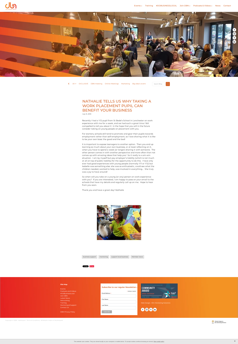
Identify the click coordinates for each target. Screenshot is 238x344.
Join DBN (184, 5)
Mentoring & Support (68, 305)
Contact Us (64, 307)
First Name (105, 299)
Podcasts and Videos (68, 291)
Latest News (65, 298)
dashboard (21, 320)
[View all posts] (68, 84)
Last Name (105, 305)
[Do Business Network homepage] (28, 6)
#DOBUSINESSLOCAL (166, 5)
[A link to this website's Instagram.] (234, 34)
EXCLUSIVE (83, 84)
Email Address (106, 293)
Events (137, 5)
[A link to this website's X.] (234, 38)
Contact (227, 5)
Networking (65, 300)
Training (149, 5)
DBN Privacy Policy (67, 312)
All (74, 83)
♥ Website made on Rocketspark (52, 320)
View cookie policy (158, 341)
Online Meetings (112, 84)
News (217, 5)
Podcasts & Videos (202, 5)
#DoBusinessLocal (67, 293)
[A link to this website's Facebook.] (234, 30)
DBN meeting (96, 84)
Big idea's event (139, 84)
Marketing (125, 84)
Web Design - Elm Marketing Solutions (155, 303)
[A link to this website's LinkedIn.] (234, 42)
